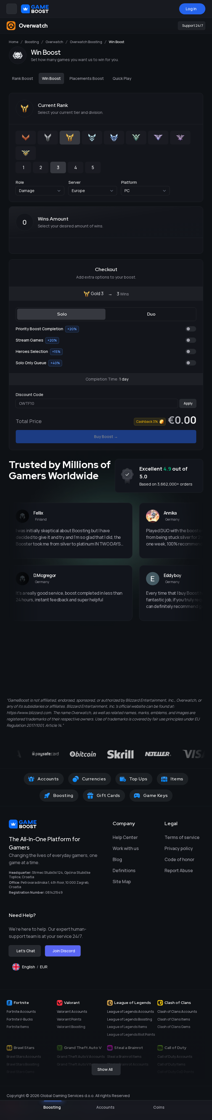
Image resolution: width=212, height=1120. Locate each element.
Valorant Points (69, 1019)
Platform (129, 182)
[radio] (26, 137)
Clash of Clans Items (173, 1019)
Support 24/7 (192, 25)
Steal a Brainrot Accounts (127, 1064)
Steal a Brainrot (128, 1047)
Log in (191, 8)
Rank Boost (22, 78)
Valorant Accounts (72, 1011)
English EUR (37, 968)
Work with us (126, 848)
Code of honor (179, 859)
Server (74, 182)
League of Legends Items (127, 1026)
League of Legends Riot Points (131, 1034)
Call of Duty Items (171, 1064)
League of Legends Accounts (130, 1011)
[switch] (190, 329)
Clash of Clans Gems (173, 1026)
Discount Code (29, 394)
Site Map (122, 881)
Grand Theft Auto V (83, 1047)
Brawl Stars (24, 1047)
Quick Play (122, 78)
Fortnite (21, 1002)
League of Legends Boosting (129, 1019)
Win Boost (51, 78)
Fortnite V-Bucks (20, 1019)
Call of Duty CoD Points (175, 1071)
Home (13, 42)
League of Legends (132, 1002)
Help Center (125, 837)
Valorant (72, 1002)
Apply (188, 403)
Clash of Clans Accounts (177, 1011)
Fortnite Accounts (21, 1011)
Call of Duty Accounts (174, 1056)
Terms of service (182, 837)
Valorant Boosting (71, 1026)
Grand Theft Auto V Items (77, 1064)
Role (20, 182)
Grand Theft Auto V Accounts (81, 1056)
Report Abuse (179, 870)
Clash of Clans (178, 1002)
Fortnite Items (18, 1026)
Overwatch (54, 42)
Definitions (124, 870)
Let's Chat (26, 950)
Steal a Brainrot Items (124, 1056)
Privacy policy (179, 848)
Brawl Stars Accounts (24, 1056)
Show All (105, 1069)
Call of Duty (175, 1047)
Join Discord (64, 950)
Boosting (32, 42)
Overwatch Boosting (86, 42)
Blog (117, 859)
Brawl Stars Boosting (23, 1064)
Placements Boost (87, 78)
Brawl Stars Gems (20, 1071)
